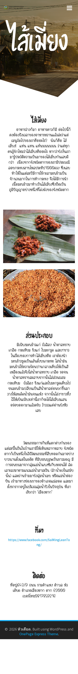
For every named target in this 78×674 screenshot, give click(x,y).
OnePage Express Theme (38, 633)
